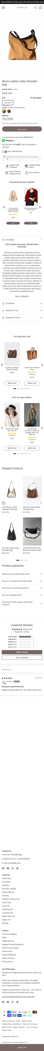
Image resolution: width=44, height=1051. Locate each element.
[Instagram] (13, 868)
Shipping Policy (8, 941)
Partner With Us (8, 892)
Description (9, 240)
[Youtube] (8, 868)
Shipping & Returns (12, 317)
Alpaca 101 (6, 920)
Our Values (6, 882)
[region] (22, 515)
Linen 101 (6, 906)
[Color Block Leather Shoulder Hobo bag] (11, 491)
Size (21, 98)
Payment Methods (9, 955)
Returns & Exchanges (10, 948)
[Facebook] (3, 868)
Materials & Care (11, 310)
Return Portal (7, 951)
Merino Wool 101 (8, 916)
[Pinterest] (17, 868)
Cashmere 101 (7, 913)
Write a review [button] (22, 652)
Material (5, 116)
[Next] (40, 503)
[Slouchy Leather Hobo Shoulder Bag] (11, 531)
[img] (7, 678)
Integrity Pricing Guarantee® (13, 944)
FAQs (4, 937)
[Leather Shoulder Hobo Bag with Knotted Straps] (32, 531)
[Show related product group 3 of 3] (26, 560)
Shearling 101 (7, 909)
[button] (4, 43)
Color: (13, 108)
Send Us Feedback (9, 934)
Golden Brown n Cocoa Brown (9, 111)
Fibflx (9, 1042)
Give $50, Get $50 (9, 889)
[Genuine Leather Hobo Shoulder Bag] (32, 491)
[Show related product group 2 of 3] (22, 560)
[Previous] (3, 503)
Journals (5, 896)
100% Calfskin (7, 118)
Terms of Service (8, 958)
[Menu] (3, 7)
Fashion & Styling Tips (10, 899)
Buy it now (22, 129)
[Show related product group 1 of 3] (17, 560)
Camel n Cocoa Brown (4, 111)
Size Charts (6, 902)
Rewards (5, 885)
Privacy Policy (7, 962)
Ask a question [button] (22, 657)
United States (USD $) (9, 1036)
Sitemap (5, 923)
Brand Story (6, 878)
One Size (7, 103)
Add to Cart (22, 1047)
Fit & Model (9, 303)
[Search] (35, 7)
